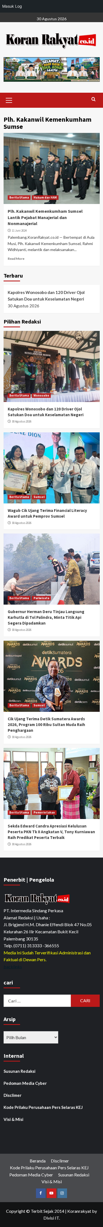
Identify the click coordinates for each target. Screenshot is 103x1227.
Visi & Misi (13, 1119)
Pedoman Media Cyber (25, 1083)
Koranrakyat (79, 1211)
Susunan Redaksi (19, 1071)
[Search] (93, 99)
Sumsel (39, 497)
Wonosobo (41, 395)
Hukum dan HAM (45, 197)
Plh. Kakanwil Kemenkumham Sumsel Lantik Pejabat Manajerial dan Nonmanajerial (45, 217)
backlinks (13, 966)
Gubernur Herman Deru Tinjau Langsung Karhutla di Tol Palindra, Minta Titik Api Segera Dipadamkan (46, 617)
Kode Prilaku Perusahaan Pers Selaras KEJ (43, 1107)
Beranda (38, 1160)
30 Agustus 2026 (21, 421)
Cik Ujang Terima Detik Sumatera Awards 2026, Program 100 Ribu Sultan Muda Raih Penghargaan (46, 724)
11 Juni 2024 (19, 230)
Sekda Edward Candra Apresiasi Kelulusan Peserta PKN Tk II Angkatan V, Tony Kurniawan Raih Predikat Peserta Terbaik (51, 831)
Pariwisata (41, 598)
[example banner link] (38, 898)
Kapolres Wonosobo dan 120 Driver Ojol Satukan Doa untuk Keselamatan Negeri (46, 295)
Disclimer (12, 1095)
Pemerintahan (44, 812)
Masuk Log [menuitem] (12, 6)
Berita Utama (19, 197)
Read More (16, 259)
